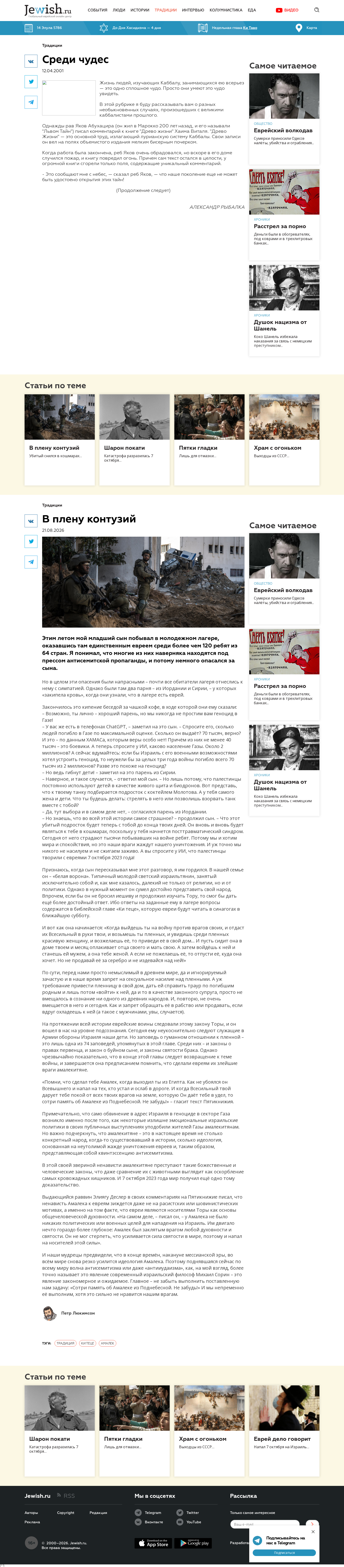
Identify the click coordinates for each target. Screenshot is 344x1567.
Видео (291, 10)
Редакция (98, 1513)
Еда (252, 10)
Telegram (153, 1513)
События (97, 10)
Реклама (32, 1522)
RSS (69, 1496)
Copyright (65, 1513)
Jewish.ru (38, 1496)
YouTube (194, 1522)
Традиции (166, 10)
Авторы (31, 1513)
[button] (31, 61)
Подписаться (284, 1552)
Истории (140, 10)
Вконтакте (154, 1522)
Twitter (193, 1513)
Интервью (193, 10)
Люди (119, 10)
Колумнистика (226, 10)
